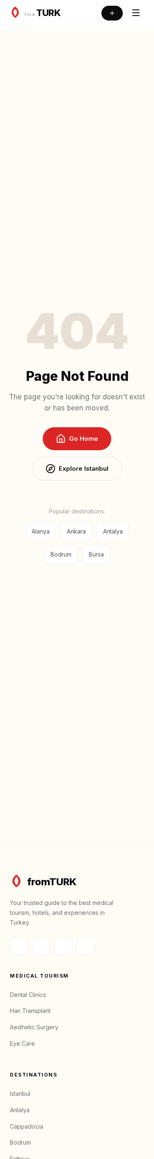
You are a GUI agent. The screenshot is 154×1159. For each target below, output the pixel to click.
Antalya (113, 531)
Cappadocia (26, 1126)
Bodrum (61, 554)
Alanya (41, 531)
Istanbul (20, 1093)
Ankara (76, 531)
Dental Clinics (28, 994)
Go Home (83, 438)
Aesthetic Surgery (34, 1027)
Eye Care (22, 1043)
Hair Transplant (30, 1010)
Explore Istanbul (83, 468)
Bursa (96, 554)
